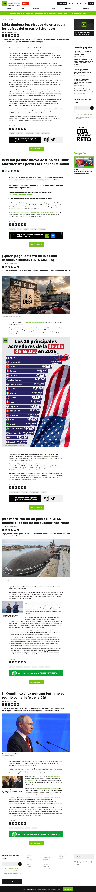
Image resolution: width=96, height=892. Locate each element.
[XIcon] (75, 3)
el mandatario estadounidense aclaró (48, 788)
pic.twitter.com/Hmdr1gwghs (21, 194)
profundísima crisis (15, 804)
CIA (11, 828)
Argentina (12, 229)
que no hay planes (19, 771)
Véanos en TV (62, 3)
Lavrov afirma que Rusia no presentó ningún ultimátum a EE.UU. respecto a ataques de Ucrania (83, 71)
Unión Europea (29, 133)
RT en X (12, 881)
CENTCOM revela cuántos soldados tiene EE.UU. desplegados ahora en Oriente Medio (83, 81)
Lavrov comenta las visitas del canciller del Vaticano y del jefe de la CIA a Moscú (12, 791)
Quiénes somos (46, 857)
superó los (36, 322)
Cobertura (45, 864)
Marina (34, 667)
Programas (36, 8)
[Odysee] (80, 862)
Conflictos (19, 133)
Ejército (27, 667)
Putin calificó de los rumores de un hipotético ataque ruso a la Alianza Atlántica (34, 638)
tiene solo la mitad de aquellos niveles (32, 470)
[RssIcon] (75, 864)
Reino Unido (42, 229)
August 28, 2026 (45, 198)
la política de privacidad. (85, 112)
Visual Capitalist (35, 475)
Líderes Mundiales (31, 869)
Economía (24, 492)
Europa (12, 133)
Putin (28, 828)
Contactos (45, 859)
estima (48, 456)
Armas (11, 667)
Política (43, 492)
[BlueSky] (80, 3)
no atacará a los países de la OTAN (36, 646)
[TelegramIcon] (77, 3)
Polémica (33, 229)
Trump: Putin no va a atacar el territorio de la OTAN (11, 616)
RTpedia (29, 866)
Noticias (9, 8)
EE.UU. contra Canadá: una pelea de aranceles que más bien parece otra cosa (83, 171)
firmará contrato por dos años (37, 203)
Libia (38, 133)
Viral (22, 8)
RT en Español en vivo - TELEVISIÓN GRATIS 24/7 (82, 33)
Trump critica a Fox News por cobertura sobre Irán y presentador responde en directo (84, 90)
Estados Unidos (34, 492)
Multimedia (68, 8)
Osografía (80, 153)
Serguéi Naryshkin (30, 781)
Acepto (83, 112)
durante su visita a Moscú (22, 765)
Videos (28, 862)
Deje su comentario (36, 149)
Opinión (53, 8)
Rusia (47, 667)
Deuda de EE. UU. (14, 492)
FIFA (20, 229)
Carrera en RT (46, 866)
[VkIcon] (69, 3)
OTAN (41, 667)
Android (61, 858)
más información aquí (54, 889)
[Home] (4, 3)
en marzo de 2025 (17, 809)
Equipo (44, 862)
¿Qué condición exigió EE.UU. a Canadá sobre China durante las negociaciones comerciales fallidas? (83, 62)
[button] (84, 24)
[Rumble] (72, 3)
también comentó (53, 777)
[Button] (53, 3)
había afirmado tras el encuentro (31, 798)
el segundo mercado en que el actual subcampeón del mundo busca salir (32, 212)
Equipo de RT (85, 8)
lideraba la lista (27, 464)
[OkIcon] (83, 3)
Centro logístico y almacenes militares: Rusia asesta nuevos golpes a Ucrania (83, 53)
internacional (45, 133)
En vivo (25, 3)
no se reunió (37, 763)
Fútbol (26, 229)
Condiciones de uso (47, 869)
